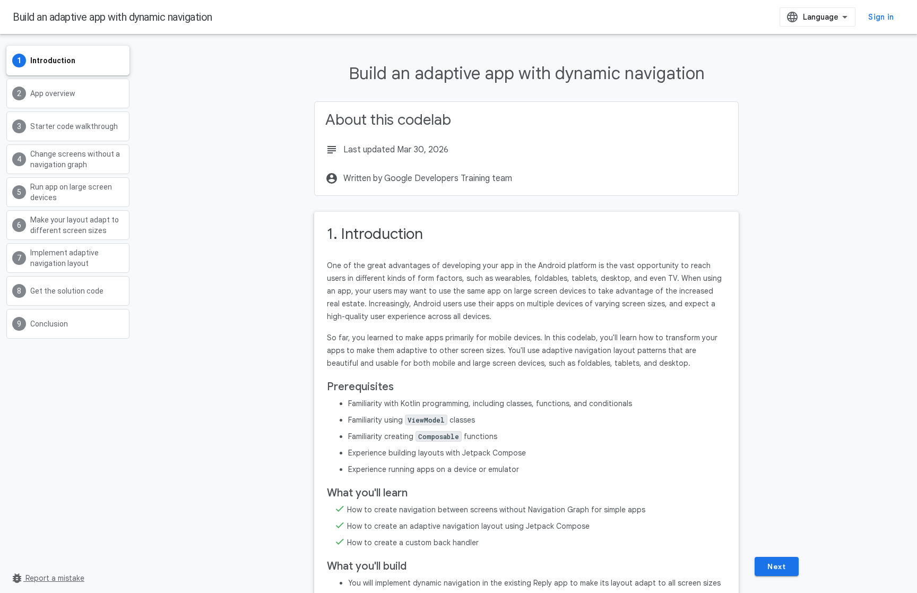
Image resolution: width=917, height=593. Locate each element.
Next (776, 566)
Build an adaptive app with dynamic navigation (112, 17)
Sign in (881, 17)
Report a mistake (47, 578)
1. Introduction (375, 234)
